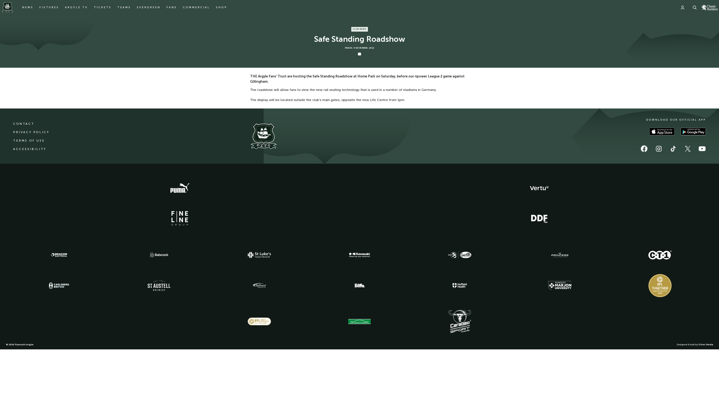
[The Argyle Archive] (359, 321)
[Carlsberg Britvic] (59, 285)
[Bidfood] (259, 285)
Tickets (102, 7)
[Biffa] (359, 285)
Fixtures (49, 7)
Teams (124, 7)
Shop (221, 7)
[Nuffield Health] (459, 285)
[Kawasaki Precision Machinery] (359, 254)
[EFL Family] (259, 321)
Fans (171, 7)
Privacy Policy (31, 132)
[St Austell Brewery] (159, 285)
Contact (23, 124)
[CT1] (660, 254)
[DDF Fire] (539, 218)
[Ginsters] (459, 255)
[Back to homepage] (7, 7)
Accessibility (29, 149)
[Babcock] (159, 255)
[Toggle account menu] (682, 7)
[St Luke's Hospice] (259, 255)
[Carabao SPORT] (459, 321)
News (27, 7)
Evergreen (148, 7)
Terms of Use (29, 140)
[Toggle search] (694, 7)
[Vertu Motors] (539, 188)
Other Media (705, 344)
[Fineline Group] (179, 218)
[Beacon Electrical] (59, 254)
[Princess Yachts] (559, 255)
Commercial (196, 7)
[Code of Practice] (660, 285)
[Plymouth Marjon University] (559, 285)
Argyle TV (76, 7)
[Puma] (179, 188)
